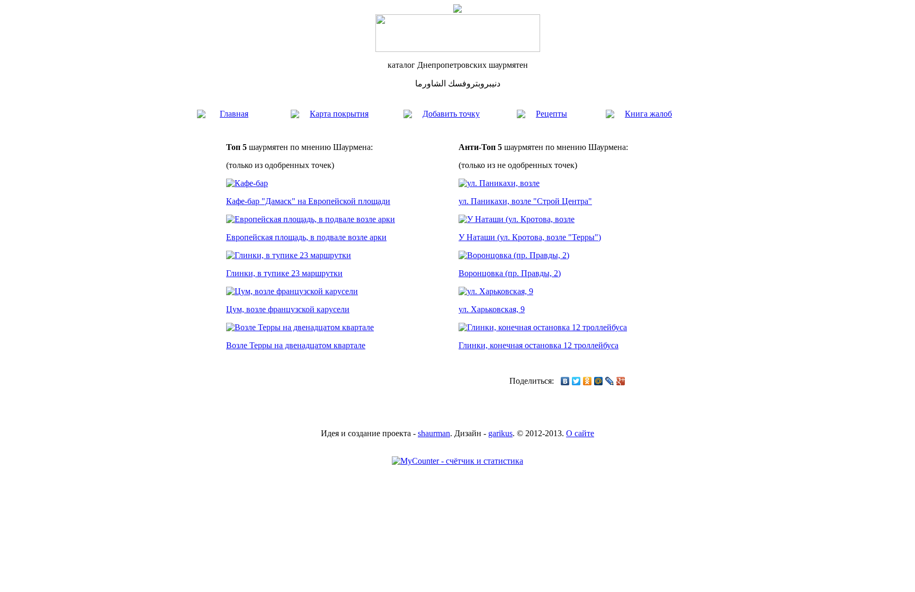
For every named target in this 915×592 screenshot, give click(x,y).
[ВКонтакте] (565, 381)
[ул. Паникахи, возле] (499, 183)
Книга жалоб (648, 113)
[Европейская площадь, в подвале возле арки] (310, 219)
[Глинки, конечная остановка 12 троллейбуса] (543, 327)
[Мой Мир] (598, 381)
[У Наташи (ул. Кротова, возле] (517, 219)
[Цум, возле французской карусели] (292, 291)
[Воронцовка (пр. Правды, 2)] (514, 255)
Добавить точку (451, 113)
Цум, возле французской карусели (287, 309)
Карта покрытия (339, 113)
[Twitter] (576, 381)
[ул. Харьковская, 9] (496, 291)
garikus (500, 433)
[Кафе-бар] (247, 183)
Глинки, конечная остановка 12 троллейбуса (538, 345)
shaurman (434, 433)
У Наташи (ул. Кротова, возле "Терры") (530, 237)
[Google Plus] (620, 381)
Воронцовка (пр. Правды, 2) (510, 273)
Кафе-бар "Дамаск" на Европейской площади (308, 201)
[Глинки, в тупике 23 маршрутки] (288, 255)
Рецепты (551, 113)
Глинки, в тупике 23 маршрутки (284, 273)
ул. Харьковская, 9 (492, 309)
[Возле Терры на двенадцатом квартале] (300, 327)
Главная (234, 113)
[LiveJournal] (609, 381)
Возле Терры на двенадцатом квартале (295, 345)
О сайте (580, 433)
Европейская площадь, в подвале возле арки (306, 237)
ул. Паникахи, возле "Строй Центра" (525, 201)
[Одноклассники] (587, 381)
